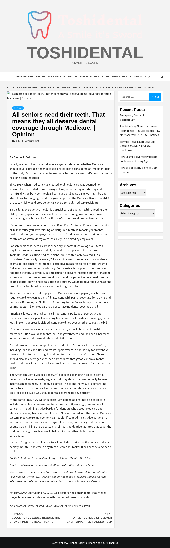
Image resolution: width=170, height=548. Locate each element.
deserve (40, 506)
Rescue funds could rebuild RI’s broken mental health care (35, 517)
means (49, 506)
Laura (20, 141)
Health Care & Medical (51, 76)
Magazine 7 (95, 542)
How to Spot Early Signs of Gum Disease (138, 170)
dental (31, 506)
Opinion (69, 506)
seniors (78, 506)
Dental (73, 76)
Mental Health (121, 76)
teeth (87, 506)
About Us (140, 76)
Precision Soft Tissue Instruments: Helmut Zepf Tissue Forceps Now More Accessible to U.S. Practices (140, 131)
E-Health (86, 76)
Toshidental (85, 52)
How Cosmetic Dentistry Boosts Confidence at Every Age (138, 159)
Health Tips (101, 76)
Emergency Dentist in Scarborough (132, 118)
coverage (21, 506)
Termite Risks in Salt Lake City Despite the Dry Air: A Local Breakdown (137, 146)
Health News (24, 76)
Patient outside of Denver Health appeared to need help (88, 517)
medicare (58, 506)
